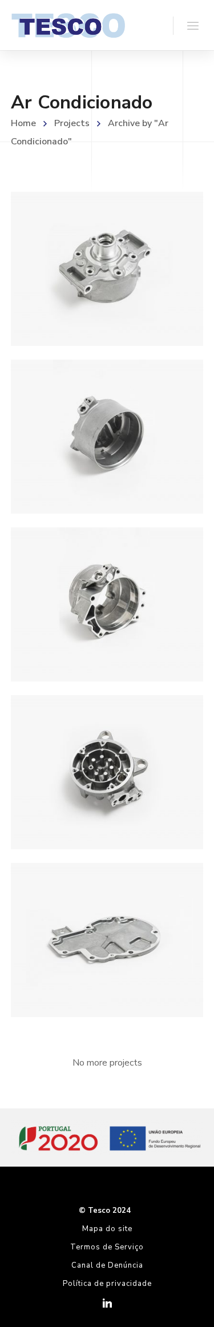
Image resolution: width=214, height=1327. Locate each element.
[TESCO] (68, 25)
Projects (72, 123)
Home (23, 123)
